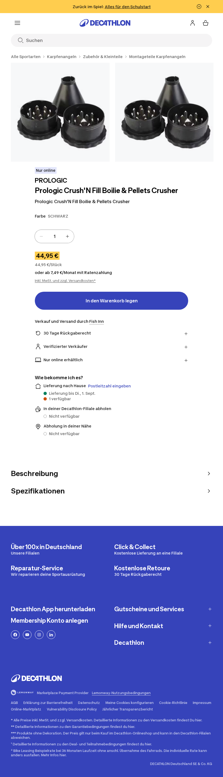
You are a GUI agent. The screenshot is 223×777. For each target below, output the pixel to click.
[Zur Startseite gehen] (105, 23)
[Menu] (17, 22)
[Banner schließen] (207, 6)
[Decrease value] (41, 236)
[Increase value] (67, 236)
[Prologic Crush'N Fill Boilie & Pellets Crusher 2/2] (164, 112)
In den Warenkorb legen (112, 300)
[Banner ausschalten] (199, 6)
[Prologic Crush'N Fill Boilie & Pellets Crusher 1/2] (60, 112)
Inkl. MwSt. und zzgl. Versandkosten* (65, 281)
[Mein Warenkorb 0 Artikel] (205, 22)
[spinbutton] (54, 236)
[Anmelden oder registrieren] (192, 22)
